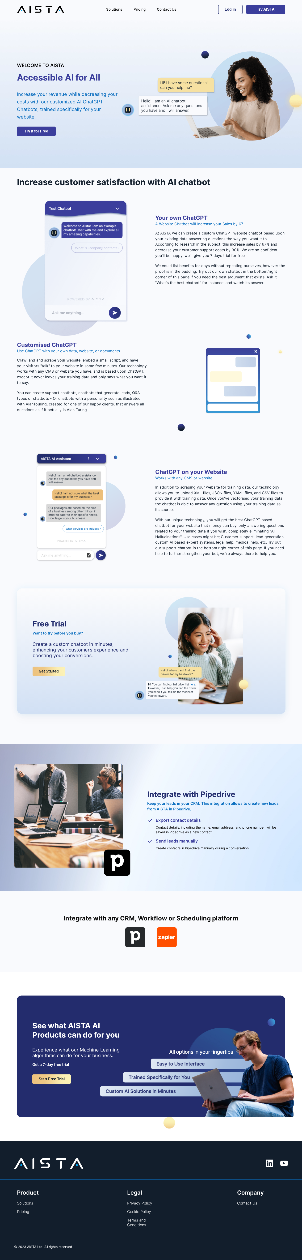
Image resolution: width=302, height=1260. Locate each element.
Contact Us (247, 1203)
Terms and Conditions (136, 1222)
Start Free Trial (52, 1079)
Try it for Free (36, 131)
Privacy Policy (139, 1203)
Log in (230, 9)
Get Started (49, 671)
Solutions (25, 1203)
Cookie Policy (139, 1211)
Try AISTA (266, 9)
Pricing (23, 1211)
